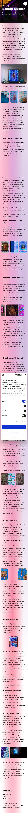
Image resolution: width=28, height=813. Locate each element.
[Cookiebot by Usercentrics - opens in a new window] (16, 375)
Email (4, 796)
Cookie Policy (15, 805)
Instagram (6, 798)
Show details (19, 422)
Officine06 (17, 807)
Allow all (14, 426)
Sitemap (23, 805)
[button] (15, 317)
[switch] (24, 406)
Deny (14, 437)
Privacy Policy (6, 805)
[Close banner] (25, 374)
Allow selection (14, 432)
